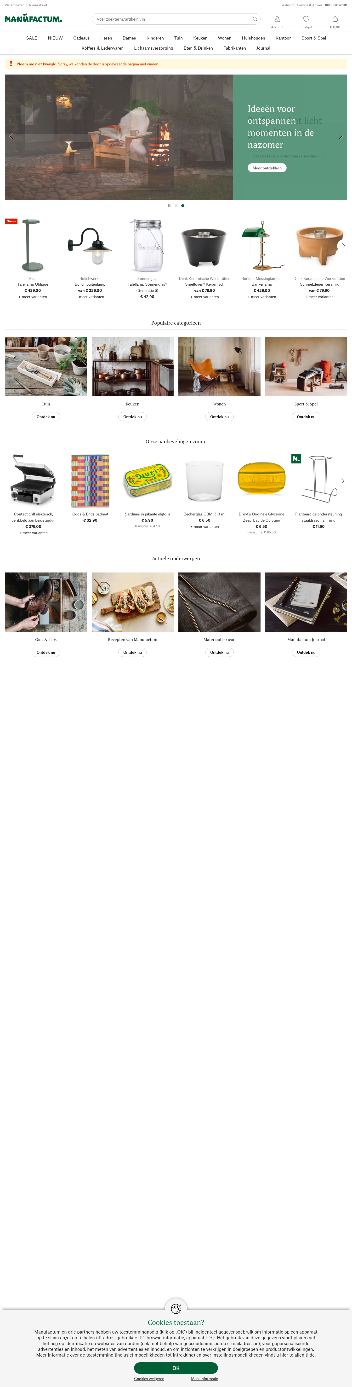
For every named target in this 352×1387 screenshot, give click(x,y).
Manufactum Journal (306, 639)
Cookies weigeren (149, 1378)
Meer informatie (204, 1378)
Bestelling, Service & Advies (313, 5)
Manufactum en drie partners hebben (72, 1332)
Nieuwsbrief (38, 5)
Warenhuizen (14, 5)
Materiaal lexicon (219, 639)
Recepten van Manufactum (132, 639)
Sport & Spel (306, 404)
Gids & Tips (46, 639)
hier (284, 1355)
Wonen (219, 404)
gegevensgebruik (235, 1332)
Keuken (132, 404)
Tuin (46, 404)
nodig (152, 1332)
